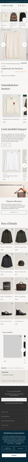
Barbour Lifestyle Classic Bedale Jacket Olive (21, 247)
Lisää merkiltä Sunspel (13, 129)
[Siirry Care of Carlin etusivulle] (7, 5)
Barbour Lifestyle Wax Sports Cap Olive (20, 272)
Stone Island (22, 23)
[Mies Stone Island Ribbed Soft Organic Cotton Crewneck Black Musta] (23, 17)
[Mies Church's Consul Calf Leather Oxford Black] (7, 310)
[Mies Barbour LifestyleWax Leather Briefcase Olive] (21, 285)
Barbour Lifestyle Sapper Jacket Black (7, 272)
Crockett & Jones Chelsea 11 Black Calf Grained (20, 321)
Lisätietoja (13, 212)
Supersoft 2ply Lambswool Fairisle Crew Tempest (13, 25)
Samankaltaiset (9, 86)
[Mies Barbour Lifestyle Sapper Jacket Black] (7, 261)
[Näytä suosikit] (20, 5)
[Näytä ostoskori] (23, 5)
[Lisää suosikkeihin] (19, 96)
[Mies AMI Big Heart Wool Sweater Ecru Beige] (4, 17)
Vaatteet (3, 29)
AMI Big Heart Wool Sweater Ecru (11, 119)
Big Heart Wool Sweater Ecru (3, 25)
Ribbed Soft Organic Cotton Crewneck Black (22, 25)
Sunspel (3, 66)
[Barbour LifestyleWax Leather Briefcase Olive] (21, 295)
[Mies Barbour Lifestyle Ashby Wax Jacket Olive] (7, 236)
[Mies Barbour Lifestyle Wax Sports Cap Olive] (21, 261)
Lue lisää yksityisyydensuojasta (14, 403)
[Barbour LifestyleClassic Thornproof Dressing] (7, 295)
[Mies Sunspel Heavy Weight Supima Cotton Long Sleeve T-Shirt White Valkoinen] (11, 160)
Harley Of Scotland (13, 24)
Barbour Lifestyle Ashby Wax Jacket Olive (6, 247)
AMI (1, 23)
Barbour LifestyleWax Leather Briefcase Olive (20, 296)
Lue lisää (18, 443)
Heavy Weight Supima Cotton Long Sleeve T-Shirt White (10, 176)
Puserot (9, 29)
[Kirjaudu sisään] (18, 5)
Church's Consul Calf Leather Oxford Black (6, 321)
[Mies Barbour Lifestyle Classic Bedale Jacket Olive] (21, 236)
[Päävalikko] (25, 5)
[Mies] (12, 346)
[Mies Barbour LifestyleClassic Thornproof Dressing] (7, 285)
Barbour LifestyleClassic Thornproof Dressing (7, 296)
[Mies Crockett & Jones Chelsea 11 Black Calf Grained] (21, 310)
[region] (14, 376)
